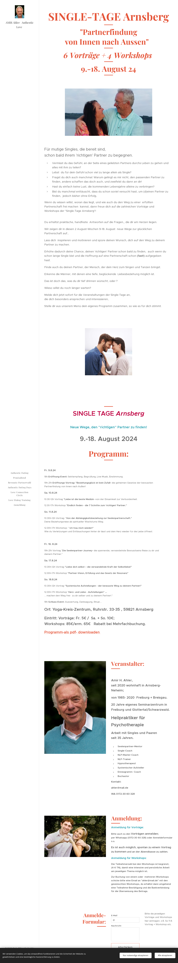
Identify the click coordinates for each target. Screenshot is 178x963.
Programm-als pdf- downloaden (72, 632)
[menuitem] (19, 472)
